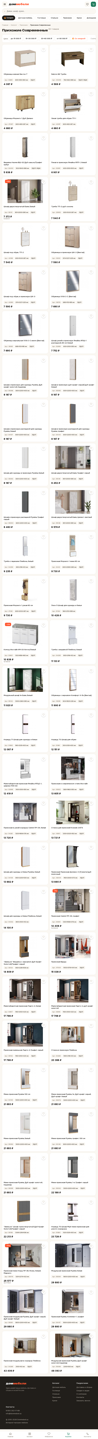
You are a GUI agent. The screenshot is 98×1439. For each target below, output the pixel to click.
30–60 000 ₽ (46, 38)
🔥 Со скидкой (78, 38)
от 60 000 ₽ (62, 38)
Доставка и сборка (84, 1387)
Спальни (54, 18)
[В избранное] (43, 49)
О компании (81, 1394)
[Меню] (4, 4)
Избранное (49, 1436)
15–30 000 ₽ (31, 38)
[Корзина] (93, 4)
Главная (5, 25)
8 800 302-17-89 (13, 1411)
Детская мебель (25, 18)
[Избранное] (87, 4)
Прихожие (67, 18)
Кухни (79, 18)
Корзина (68, 1436)
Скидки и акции (82, 1391)
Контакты (87, 1436)
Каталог (14, 25)
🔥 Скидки (8, 18)
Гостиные (41, 18)
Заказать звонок (83, 1401)
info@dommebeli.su (14, 1413)
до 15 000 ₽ (16, 38)
